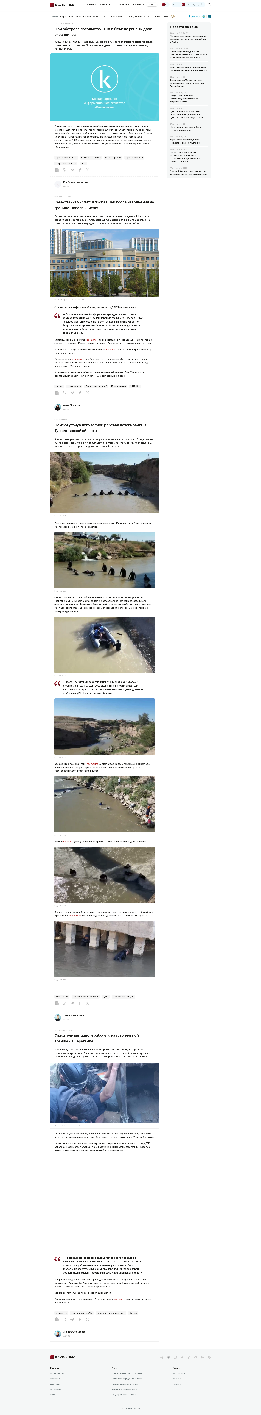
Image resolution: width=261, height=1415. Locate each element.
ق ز (198, 4)
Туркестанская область (86, 996)
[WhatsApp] (64, 170)
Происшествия (134, 157)
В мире (53, 1394)
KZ (174, 4)
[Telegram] (72, 170)
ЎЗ (202, 4)
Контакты (177, 1378)
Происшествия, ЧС (66, 157)
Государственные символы (124, 1384)
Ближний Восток (91, 157)
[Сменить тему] (166, 4)
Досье (105, 16)
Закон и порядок (91, 16)
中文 (193, 4)
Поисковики (118, 386)
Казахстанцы (74, 386)
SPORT (152, 4)
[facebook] (182, 1357)
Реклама (177, 1384)
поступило (92, 763)
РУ (183, 4)
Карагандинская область (111, 1313)
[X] (87, 170)
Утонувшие (61, 996)
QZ (179, 4)
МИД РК (134, 386)
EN (187, 4)
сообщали (91, 339)
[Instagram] (56, 170)
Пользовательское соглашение (126, 1373)
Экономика (55, 1389)
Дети (106, 996)
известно (77, 359)
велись (67, 841)
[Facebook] (80, 170)
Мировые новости (65, 163)
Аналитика (138, 5)
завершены (75, 915)
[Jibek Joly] (195, 16)
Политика (55, 1378)
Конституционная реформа (139, 16)
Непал (59, 386)
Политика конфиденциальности (126, 1378)
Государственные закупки (124, 1394)
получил (118, 1299)
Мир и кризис (113, 157)
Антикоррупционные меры (124, 1389)
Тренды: (54, 16)
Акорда (63, 16)
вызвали (111, 349)
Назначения (75, 16)
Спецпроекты (116, 16)
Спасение (61, 1313)
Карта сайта (179, 1373)
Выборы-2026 (161, 16)
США (83, 163)
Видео (133, 1313)
